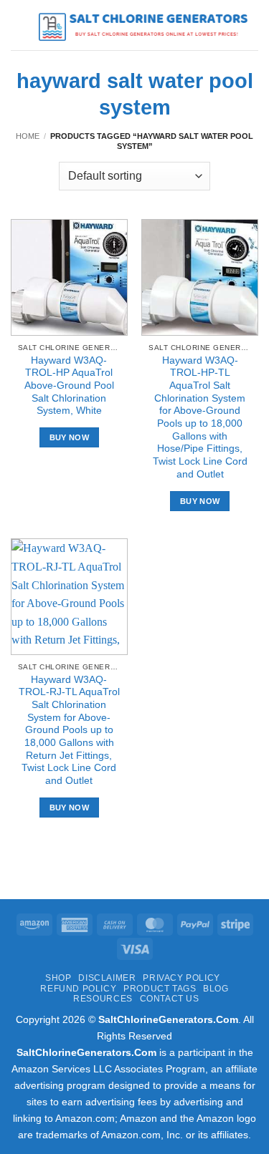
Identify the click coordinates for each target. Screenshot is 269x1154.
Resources (103, 999)
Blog (215, 989)
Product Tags (159, 989)
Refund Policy (78, 989)
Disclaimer (107, 978)
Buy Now (69, 437)
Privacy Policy (181, 978)
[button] (19, 24)
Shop (58, 978)
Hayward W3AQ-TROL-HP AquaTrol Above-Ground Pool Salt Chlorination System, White (69, 386)
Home (27, 136)
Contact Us (169, 999)
